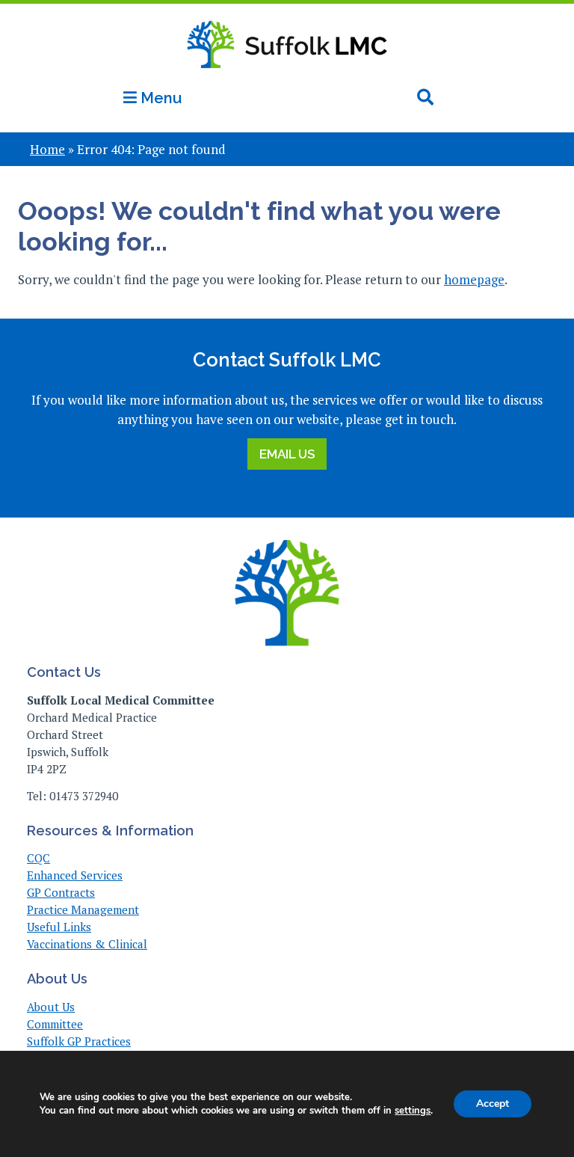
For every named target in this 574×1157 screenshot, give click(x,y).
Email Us (287, 453)
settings (412, 1110)
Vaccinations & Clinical (87, 943)
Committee (55, 1023)
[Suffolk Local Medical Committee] (287, 76)
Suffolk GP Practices (79, 1041)
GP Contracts (61, 892)
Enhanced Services (75, 875)
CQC (38, 857)
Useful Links (59, 926)
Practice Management (83, 909)
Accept (492, 1103)
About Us (51, 1006)
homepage (474, 279)
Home (47, 149)
